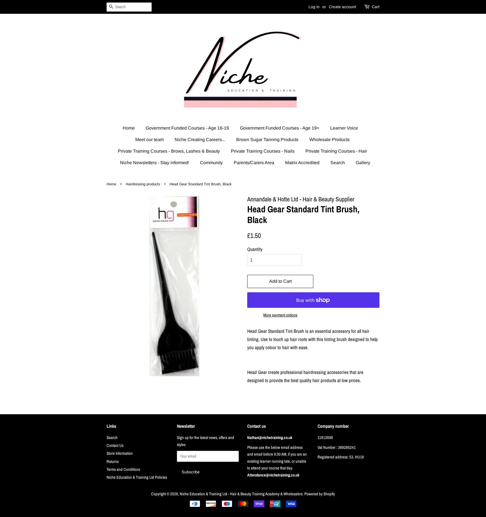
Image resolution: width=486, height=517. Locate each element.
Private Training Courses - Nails (262, 151)
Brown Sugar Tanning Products (267, 139)
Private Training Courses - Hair (336, 151)
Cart (375, 7)
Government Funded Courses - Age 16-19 (187, 128)
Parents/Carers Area (254, 162)
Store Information (120, 453)
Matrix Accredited (302, 162)
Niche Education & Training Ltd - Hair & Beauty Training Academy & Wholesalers (241, 494)
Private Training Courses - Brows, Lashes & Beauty (169, 151)
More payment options (280, 315)
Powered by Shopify (319, 494)
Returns (113, 461)
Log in (314, 7)
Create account (342, 7)
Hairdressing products (143, 184)
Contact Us (115, 445)
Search (337, 162)
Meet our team (149, 139)
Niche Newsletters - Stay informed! (154, 162)
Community (211, 162)
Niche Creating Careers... (200, 139)
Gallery (363, 162)
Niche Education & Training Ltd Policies (137, 477)
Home (129, 128)
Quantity (254, 249)
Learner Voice (344, 128)
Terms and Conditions (123, 469)
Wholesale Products (329, 139)
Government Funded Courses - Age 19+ (279, 128)
